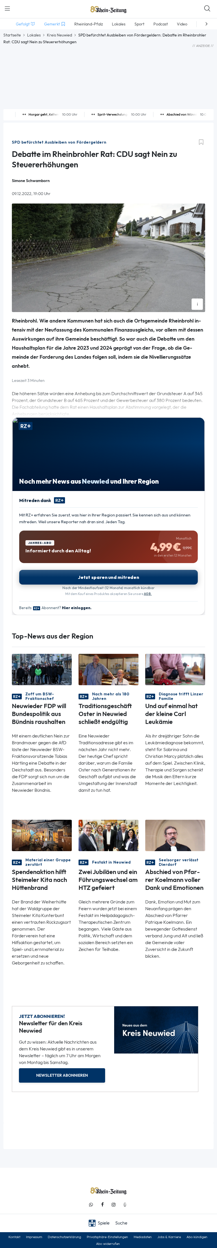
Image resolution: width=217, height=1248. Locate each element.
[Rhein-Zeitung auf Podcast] (125, 1205)
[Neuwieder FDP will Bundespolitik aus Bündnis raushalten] (42, 669)
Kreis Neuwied (59, 35)
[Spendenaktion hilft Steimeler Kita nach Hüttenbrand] (42, 835)
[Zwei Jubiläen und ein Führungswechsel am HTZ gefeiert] (108, 835)
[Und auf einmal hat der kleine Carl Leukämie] (175, 669)
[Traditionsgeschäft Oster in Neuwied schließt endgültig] (108, 669)
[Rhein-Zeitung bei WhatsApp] (91, 1205)
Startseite (12, 35)
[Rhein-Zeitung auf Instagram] (113, 1205)
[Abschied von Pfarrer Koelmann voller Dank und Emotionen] (175, 835)
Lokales (34, 35)
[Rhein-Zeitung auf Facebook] (102, 1205)
